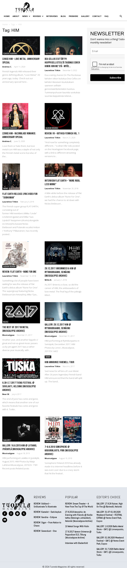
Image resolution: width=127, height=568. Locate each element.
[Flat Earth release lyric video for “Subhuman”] (21, 176)
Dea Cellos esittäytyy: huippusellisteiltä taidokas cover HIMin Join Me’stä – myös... (62, 62)
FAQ (106, 16)
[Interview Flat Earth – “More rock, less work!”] (63, 170)
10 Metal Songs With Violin (77, 526)
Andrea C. (7, 66)
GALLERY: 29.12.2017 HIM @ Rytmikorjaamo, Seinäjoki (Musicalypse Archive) (58, 328)
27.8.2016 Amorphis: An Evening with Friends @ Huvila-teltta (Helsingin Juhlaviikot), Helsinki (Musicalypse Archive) (79, 516)
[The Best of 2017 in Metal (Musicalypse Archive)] (21, 312)
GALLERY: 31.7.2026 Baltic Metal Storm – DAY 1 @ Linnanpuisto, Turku (110, 552)
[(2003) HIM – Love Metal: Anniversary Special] (21, 45)
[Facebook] (4, 513)
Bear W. (6, 394)
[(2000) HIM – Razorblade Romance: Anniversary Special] (21, 116)
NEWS (25, 16)
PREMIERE (73, 16)
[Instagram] (11, 513)
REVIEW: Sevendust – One (45, 531)
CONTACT (97, 16)
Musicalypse (8, 335)
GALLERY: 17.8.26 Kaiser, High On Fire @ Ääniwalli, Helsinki (110, 505)
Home (7, 16)
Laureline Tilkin (52, 70)
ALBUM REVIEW (52, 128)
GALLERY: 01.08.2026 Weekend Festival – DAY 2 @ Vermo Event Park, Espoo (110, 540)
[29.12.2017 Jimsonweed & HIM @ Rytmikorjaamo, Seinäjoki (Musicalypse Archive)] (63, 253)
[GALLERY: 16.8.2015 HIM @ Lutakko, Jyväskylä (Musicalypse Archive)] (21, 429)
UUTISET (49, 53)
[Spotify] (17, 513)
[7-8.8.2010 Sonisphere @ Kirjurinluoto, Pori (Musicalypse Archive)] (63, 429)
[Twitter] (23, 513)
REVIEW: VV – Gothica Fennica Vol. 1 (62, 133)
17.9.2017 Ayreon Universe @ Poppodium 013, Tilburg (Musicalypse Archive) (78, 534)
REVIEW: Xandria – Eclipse (45, 517)
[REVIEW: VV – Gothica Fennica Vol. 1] (63, 116)
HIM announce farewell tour (59, 362)
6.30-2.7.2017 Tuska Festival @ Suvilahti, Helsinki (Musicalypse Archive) (19, 386)
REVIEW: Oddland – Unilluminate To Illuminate (45, 505)
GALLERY (85, 16)
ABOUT (16, 16)
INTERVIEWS (52, 16)
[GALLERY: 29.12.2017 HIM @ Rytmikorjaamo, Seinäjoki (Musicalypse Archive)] (63, 311)
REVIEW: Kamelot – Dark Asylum (47, 512)
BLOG (63, 16)
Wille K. (48, 280)
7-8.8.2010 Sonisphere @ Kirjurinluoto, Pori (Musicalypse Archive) (61, 450)
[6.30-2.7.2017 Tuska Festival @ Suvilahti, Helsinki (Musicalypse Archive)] (21, 368)
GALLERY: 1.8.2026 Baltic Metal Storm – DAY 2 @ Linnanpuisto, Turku (110, 529)
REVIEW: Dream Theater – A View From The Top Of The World (79, 505)
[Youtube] (4, 520)
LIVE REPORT (51, 263)
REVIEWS (37, 16)
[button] (121, 16)
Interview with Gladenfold (76, 543)
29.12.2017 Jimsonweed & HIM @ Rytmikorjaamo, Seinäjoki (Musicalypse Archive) (60, 272)
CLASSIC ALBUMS (10, 53)
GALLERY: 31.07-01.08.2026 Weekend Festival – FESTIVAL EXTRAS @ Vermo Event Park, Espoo (109, 516)
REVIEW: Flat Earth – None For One (19, 271)
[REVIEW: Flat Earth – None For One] (21, 254)
